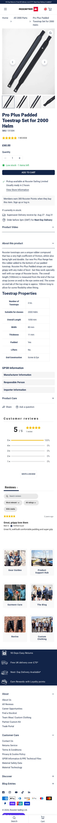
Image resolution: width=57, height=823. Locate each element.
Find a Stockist (9, 713)
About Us (6, 700)
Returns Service (9, 745)
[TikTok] (22, 792)
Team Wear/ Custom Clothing (16, 717)
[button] (50, 9)
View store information (17, 190)
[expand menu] (5, 9)
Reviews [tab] (11, 487)
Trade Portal (8, 726)
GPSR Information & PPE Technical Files (21, 758)
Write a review (28, 474)
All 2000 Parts (20, 18)
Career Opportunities (12, 708)
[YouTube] (16, 792)
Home (5, 18)
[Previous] (13, 62)
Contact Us (7, 741)
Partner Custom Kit (11, 722)
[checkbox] (10, 509)
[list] (28, 62)
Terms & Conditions (11, 750)
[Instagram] (10, 792)
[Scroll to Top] (52, 807)
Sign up (17, 202)
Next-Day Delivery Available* (43, 2)
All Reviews (7, 704)
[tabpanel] (28, 518)
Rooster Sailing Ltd (18, 810)
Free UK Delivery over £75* (24, 2)
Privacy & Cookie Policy (13, 754)
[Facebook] (3, 792)
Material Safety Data (12, 763)
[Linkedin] (29, 792)
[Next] (44, 62)
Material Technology (12, 767)
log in (26, 202)
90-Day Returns (11, 2)
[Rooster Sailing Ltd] (28, 9)
